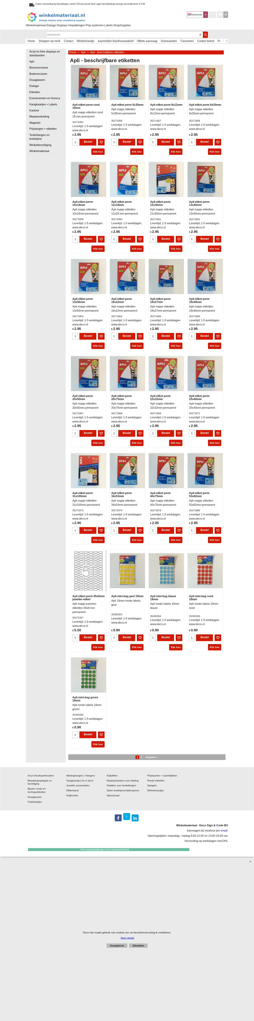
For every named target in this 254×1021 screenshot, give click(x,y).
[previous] (223, 41)
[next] (226, 41)
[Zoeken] (205, 35)
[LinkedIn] (135, 817)
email (224, 830)
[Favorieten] (101, 142)
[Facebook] (118, 817)
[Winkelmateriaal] (65, 17)
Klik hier (98, 151)
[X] (126, 816)
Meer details (127, 938)
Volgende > (151, 757)
